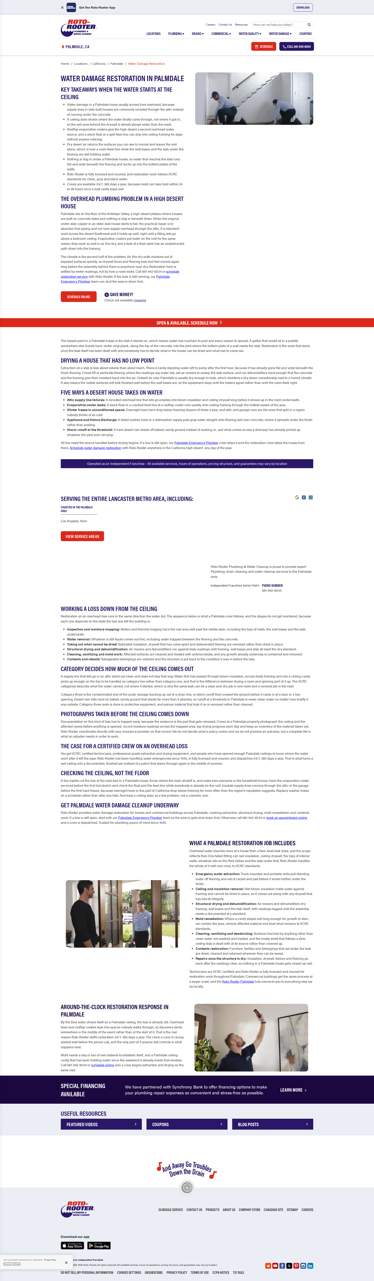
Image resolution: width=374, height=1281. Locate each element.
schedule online (102, 1065)
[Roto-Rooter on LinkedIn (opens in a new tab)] (310, 1266)
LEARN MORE (291, 1089)
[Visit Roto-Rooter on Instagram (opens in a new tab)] (311, 497)
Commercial (221, 33)
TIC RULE (238, 1272)
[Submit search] (309, 24)
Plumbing (176, 33)
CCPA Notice (221, 1272)
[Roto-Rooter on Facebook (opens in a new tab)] (282, 1266)
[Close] (66, 1262)
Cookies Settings (129, 1272)
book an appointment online (286, 817)
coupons (140, 300)
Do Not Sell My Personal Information (87, 1272)
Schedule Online (78, 296)
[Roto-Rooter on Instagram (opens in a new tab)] (303, 1266)
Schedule (266, 46)
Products (212, 1209)
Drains (198, 33)
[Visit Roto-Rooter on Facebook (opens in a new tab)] (304, 497)
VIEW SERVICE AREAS (82, 536)
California (99, 63)
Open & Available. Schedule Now (187, 322)
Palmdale (116, 63)
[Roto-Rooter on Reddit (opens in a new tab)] (268, 1266)
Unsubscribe (154, 1272)
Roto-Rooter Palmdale (238, 981)
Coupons (305, 33)
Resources (241, 24)
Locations (153, 33)
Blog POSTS (248, 1124)
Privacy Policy (177, 1272)
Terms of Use (200, 1272)
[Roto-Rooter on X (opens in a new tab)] (289, 1266)
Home (65, 63)
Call (299, 46)
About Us (229, 1209)
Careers (210, 24)
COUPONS (160, 1124)
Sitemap (292, 1209)
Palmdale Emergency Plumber (196, 442)
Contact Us (225, 24)
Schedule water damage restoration (95, 447)
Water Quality (250, 33)
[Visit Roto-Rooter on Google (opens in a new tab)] (297, 497)
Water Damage (280, 33)
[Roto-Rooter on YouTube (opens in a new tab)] (275, 1266)
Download (303, 7)
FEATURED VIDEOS (82, 1124)
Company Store (249, 1209)
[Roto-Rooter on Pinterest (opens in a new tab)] (296, 1266)
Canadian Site (273, 1209)
